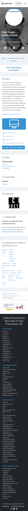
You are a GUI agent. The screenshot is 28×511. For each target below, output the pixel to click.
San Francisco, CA (12, 39)
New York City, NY (7, 348)
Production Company (9, 441)
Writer (5, 375)
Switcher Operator (8, 445)
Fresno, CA (6, 338)
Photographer (7, 428)
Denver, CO (6, 336)
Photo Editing (7, 496)
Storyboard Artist (8, 377)
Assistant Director (8, 424)
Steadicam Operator (9, 439)
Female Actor (6, 373)
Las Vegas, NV (6, 342)
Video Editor (6, 168)
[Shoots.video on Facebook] (14, 509)
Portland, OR (6, 351)
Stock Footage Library (9, 490)
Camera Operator (8, 404)
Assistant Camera (8, 421)
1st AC (4, 422)
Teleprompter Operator (10, 460)
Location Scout (7, 382)
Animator (5, 164)
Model (4, 380)
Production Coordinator (10, 393)
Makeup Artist (7, 417)
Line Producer (7, 452)
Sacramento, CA (7, 353)
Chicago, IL (6, 333)
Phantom (5, 184)
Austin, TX (5, 331)
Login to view (9, 136)
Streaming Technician (9, 447)
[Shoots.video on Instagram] (11, 509)
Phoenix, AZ (6, 349)
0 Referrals (17, 42)
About (4, 58)
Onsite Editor (7, 411)
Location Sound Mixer (9, 415)
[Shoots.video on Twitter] (16, 508)
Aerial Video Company (9, 456)
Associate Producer (8, 454)
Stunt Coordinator (8, 435)
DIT (3, 413)
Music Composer (7, 476)
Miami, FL (5, 346)
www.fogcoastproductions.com (15, 143)
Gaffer (5, 406)
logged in (12, 227)
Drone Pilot (6, 437)
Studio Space (6, 367)
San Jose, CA (6, 359)
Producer (5, 379)
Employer (20, 231)
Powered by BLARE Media (17, 506)
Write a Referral (17, 147)
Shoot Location (7, 384)
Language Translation (9, 492)
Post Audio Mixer (7, 478)
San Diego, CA (6, 355)
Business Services (8, 395)
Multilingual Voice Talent (10, 483)
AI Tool (5, 494)
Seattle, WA (6, 361)
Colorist (5, 474)
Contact (6, 147)
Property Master (8, 434)
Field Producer (7, 419)
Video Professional (8, 231)
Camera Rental (7, 386)
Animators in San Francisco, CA (11, 114)
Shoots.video (6, 293)
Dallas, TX (5, 335)
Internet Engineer (8, 448)
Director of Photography (10, 430)
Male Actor (6, 371)
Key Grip (5, 458)
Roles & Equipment (13, 58)
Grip (4, 408)
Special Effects (7, 391)
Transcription (7, 485)
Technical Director (8, 443)
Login (18, 3)
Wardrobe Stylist (8, 426)
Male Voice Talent (8, 479)
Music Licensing (7, 487)
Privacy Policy (5, 506)
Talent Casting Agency (9, 369)
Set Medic (5, 461)
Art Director (6, 432)
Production (13, 293)
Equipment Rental (8, 388)
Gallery (22, 58)
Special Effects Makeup (9, 450)
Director (5, 402)
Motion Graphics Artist (9, 166)
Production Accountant (10, 390)
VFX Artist (5, 498)
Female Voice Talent (8, 481)
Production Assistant (9, 410)
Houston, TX (6, 340)
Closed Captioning (8, 489)
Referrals (13, 61)
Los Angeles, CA (7, 344)
